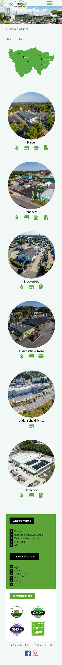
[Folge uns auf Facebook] (27, 652)
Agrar (17, 567)
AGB (16, 545)
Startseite (11, 28)
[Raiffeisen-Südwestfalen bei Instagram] (34, 652)
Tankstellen (20, 574)
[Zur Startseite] (18, 10)
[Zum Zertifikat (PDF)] (20, 612)
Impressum (20, 541)
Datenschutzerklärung (26, 538)
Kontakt (18, 531)
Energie (18, 581)
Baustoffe (19, 577)
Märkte (18, 570)
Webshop (19, 584)
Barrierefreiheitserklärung (28, 534)
